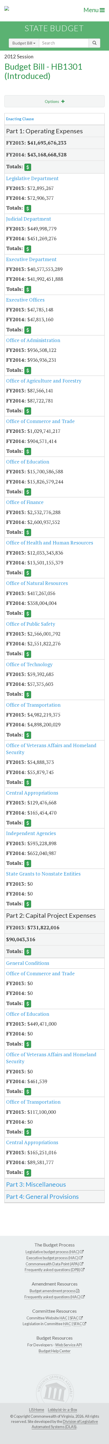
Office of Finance (25, 502)
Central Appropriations (32, 792)
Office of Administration (33, 340)
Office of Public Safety (30, 624)
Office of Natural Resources (37, 583)
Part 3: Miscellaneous (36, 1184)
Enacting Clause (20, 119)
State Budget (54, 28)
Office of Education (27, 461)
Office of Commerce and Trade (40, 421)
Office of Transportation (33, 704)
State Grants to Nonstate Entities (43, 873)
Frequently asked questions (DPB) (52, 1269)
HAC (63, 1318)
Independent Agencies (31, 833)
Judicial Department (28, 218)
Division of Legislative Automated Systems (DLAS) (65, 1424)
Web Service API (68, 1345)
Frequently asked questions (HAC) (52, 1297)
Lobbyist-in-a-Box (62, 1409)
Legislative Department (32, 178)
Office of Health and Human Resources (49, 542)
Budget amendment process (53, 1290)
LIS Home (36, 1409)
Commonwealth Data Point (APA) (52, 1264)
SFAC (74, 1318)
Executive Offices (25, 299)
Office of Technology (29, 664)
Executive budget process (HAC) (52, 1257)
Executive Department (31, 259)
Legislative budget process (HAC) (52, 1251)
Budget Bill (22, 42)
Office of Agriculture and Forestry (43, 380)
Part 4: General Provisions (42, 1196)
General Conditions (27, 963)
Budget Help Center (55, 1351)
